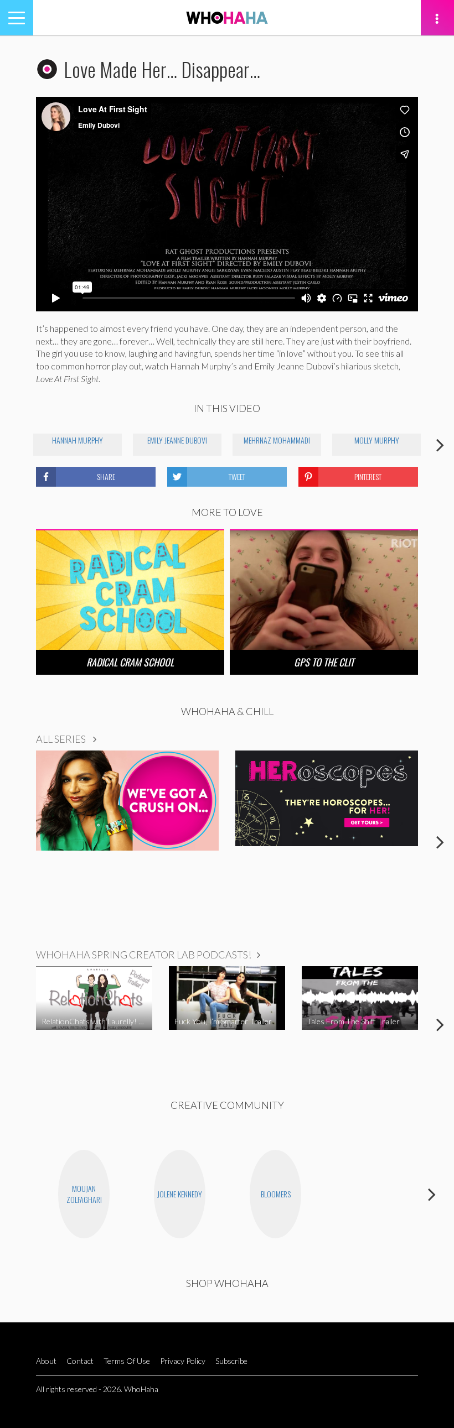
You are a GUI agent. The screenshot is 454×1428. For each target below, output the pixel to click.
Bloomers (276, 1194)
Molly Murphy (376, 440)
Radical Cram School (130, 662)
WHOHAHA (227, 17)
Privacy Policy (182, 1361)
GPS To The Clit (324, 662)
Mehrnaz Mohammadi (277, 440)
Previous (14, 444)
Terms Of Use (127, 1361)
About (46, 1361)
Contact (80, 1361)
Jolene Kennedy (179, 1194)
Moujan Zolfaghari (84, 1193)
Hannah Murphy (77, 440)
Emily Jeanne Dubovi (177, 440)
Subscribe (231, 1361)
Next (440, 444)
